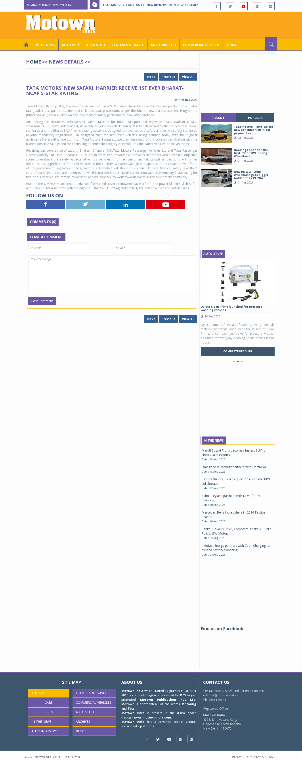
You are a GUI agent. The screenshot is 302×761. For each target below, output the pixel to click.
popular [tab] (255, 118)
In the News (45, 45)
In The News (213, 440)
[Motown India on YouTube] (244, 6)
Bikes (48, 712)
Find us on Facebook (222, 629)
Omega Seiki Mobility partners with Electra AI (234, 467)
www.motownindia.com (152, 717)
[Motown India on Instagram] (257, 6)
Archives (83, 721)
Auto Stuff (95, 45)
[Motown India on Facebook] (217, 6)
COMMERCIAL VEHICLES (201, 45)
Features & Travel (128, 45)
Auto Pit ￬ (70, 45)
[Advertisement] (196, 25)
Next (151, 77)
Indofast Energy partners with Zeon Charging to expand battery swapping (236, 547)
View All (188, 77)
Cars (49, 702)
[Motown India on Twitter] (230, 6)
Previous (168, 77)
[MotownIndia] (63, 24)
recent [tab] (218, 118)
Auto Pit (39, 693)
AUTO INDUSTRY (163, 45)
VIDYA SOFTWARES (265, 757)
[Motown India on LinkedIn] (271, 6)
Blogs (231, 45)
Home (33, 61)
